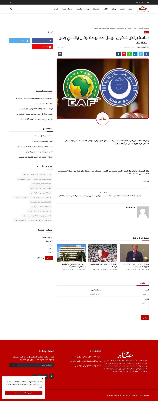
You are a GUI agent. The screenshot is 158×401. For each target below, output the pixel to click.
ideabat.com (120, 395)
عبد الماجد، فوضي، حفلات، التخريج (41, 183)
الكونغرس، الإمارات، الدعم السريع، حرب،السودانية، (36, 215)
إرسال (144, 317)
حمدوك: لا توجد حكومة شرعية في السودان (39, 152)
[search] (11, 9)
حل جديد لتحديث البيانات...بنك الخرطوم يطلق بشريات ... (36, 109)
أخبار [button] (130, 9)
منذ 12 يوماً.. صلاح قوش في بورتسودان (88, 366)
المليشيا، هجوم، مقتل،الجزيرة (42, 179)
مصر (49, 245)
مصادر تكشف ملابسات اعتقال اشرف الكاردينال (85, 361)
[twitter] (45, 376)
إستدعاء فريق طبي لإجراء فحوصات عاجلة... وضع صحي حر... (34, 114)
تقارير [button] (105, 9)
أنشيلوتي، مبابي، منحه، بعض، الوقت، (40, 188)
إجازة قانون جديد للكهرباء (44, 103)
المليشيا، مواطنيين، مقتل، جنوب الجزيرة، (39, 211)
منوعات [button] (79, 9)
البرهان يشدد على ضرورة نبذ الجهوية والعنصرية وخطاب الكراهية (79, 196)
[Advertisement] (79, 20)
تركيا (49, 252)
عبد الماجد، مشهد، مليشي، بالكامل (41, 197)
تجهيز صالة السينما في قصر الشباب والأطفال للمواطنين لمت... (73, 265)
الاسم (147, 290)
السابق (105, 192)
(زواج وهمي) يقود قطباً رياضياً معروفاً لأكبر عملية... (36, 119)
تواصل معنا (145, 2)
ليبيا (50, 248)
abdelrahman (130, 207)
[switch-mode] (11, 2)
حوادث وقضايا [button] (67, 9)
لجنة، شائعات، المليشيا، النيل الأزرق (41, 206)
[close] (42, 378)
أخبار (50, 174)
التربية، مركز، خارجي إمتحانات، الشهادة (40, 220)
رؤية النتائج (40, 258)
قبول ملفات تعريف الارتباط (24, 392)
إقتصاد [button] (122, 9)
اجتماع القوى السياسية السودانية (42, 141)
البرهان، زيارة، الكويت (24, 179)
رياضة (135, 28)
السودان (48, 241)
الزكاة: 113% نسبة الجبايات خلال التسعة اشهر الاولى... (36, 157)
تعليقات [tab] (142, 283)
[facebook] (51, 376)
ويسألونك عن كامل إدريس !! (44, 136)
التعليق (146, 299)
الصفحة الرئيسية (144, 28)
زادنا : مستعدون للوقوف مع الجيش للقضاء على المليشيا (35, 146)
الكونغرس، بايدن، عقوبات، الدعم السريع (33, 174)
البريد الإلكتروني (96, 290)
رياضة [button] (114, 9)
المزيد (56, 9)
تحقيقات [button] (96, 9)
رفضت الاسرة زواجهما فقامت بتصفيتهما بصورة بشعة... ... (34, 98)
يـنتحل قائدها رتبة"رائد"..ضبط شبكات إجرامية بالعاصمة (122, 196)
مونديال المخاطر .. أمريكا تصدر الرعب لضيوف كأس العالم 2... (136, 265)
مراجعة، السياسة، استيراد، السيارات (41, 202)
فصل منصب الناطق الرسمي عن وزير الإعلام (86, 357)
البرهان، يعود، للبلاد (20, 220)
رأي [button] (87, 9)
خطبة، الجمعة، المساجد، (20, 197)
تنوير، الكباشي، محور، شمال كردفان (41, 192)
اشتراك (13, 365)
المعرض (137, 2)
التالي (100, 192)
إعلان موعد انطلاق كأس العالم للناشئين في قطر (103, 265)
